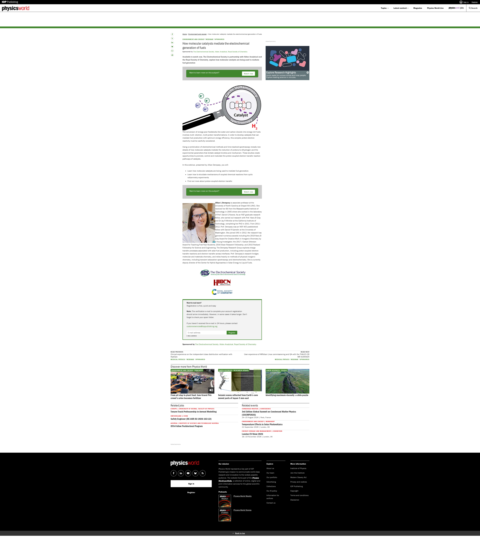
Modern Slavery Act (298, 477)
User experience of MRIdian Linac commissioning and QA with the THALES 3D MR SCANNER (276, 354)
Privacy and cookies (298, 482)
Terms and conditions (299, 495)
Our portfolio (271, 477)
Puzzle (284, 370)
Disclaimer (294, 500)
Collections (271, 486)
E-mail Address (192, 336)
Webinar (209, 39)
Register (475, 2)
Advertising (271, 482)
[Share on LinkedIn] (172, 42)
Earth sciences (225, 370)
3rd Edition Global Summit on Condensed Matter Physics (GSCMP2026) (269, 413)
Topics (384, 8)
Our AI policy (271, 491)
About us (270, 468)
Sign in (466, 2)
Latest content (400, 8)
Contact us (270, 503)
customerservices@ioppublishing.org (202, 326)
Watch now (248, 73)
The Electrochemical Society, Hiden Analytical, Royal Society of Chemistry (220, 51)
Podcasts (199, 370)
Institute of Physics (298, 468)
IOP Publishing (296, 486)
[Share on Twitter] (172, 38)
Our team (270, 473)
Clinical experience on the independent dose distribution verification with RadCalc (201, 354)
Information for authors (272, 497)
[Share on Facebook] (172, 34)
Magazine (417, 8)
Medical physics (178, 359)
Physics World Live (435, 8)
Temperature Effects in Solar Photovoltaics (262, 424)
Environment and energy (197, 34)
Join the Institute (297, 473)
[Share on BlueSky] (172, 46)
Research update (241, 370)
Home (184, 34)
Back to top (240, 533)
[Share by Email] (172, 50)
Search (475, 9)
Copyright (294, 491)
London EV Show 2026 (252, 433)
